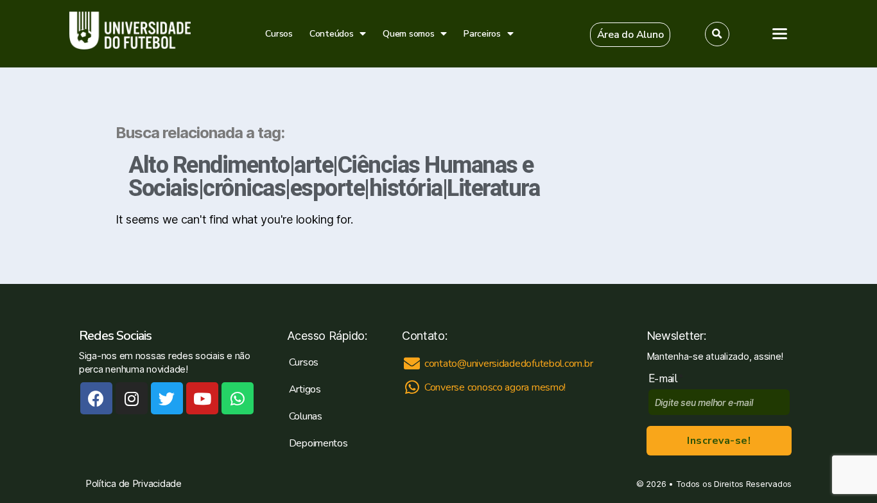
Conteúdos (331, 34)
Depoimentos (318, 443)
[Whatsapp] (237, 398)
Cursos (278, 34)
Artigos (305, 389)
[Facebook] (96, 398)
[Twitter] (167, 398)
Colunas (305, 416)
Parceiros (482, 34)
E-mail (666, 378)
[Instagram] (132, 398)
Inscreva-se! (719, 441)
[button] (630, 34)
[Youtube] (202, 398)
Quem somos (408, 34)
